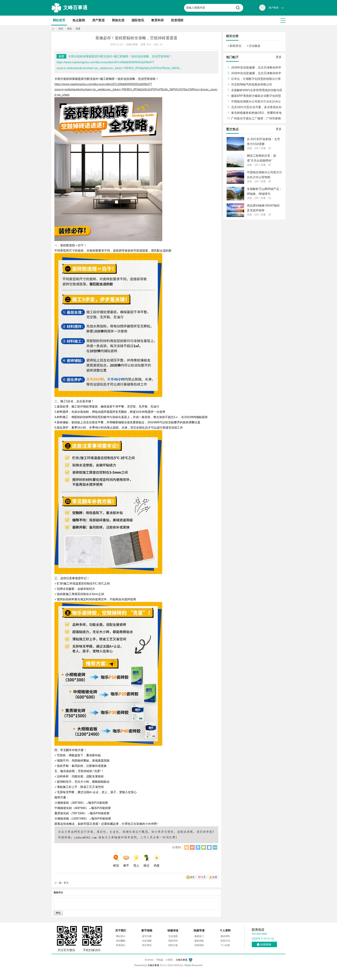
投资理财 (177, 20)
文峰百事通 (75, 7)
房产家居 (98, 20)
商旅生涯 (118, 20)
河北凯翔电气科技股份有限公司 (251, 84)
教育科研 (157, 20)
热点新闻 (79, 20)
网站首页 (59, 20)
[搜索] (239, 8)
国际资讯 (138, 20)
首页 (53, 29)
